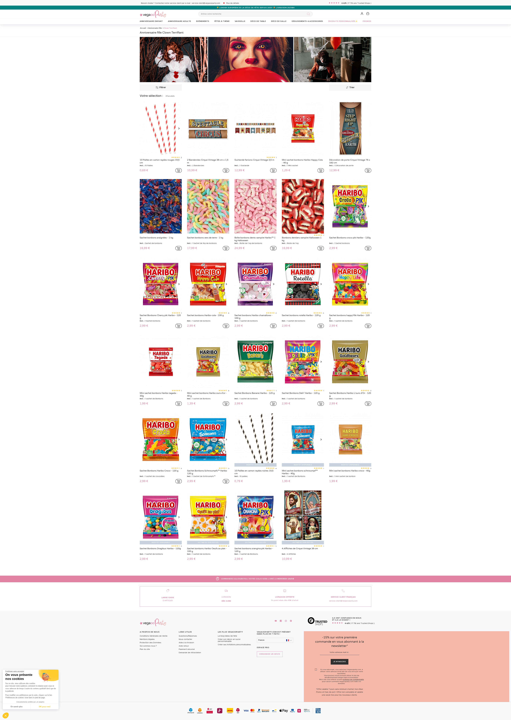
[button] (5, 715)
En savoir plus (16, 707)
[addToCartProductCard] (178, 170)
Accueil (143, 28)
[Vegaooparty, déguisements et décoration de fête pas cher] (153, 12)
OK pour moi (44, 707)
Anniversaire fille (155, 28)
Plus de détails (232, 3)
